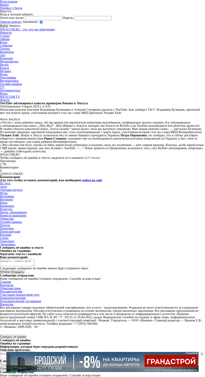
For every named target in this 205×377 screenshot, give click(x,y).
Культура (6, 209)
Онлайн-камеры (11, 84)
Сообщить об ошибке (13, 336)
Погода (5, 225)
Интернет (6, 199)
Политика (7, 228)
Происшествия (10, 231)
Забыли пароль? (11, 21)
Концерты (7, 52)
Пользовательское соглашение (20, 301)
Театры (5, 48)
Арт (2, 55)
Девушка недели (11, 190)
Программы (8, 77)
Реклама (5, 234)
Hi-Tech (5, 183)
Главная (5, 282)
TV (2, 87)
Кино (3, 42)
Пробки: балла (11, 8)
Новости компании (13, 215)
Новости (6, 32)
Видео (4, 64)
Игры (4, 74)
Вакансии (6, 304)
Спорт (4, 238)
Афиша (5, 39)
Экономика (7, 244)
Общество (7, 218)
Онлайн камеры (11, 222)
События (6, 45)
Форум (4, 100)
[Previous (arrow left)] (0, 334)
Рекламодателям (11, 291)
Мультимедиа (9, 61)
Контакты (6, 285)
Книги (4, 68)
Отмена (5, 271)
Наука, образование (13, 212)
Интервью (7, 196)
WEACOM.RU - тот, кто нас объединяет (27, 29)
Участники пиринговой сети (19, 294)
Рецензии (6, 58)
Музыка (5, 71)
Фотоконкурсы (10, 90)
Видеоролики (9, 80)
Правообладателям (13, 298)
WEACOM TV (10, 96)
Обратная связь (10, 288)
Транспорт (7, 241)
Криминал (7, 206)
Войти (4, 4)
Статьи (5, 35)
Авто (3, 186)
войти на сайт (92, 180)
